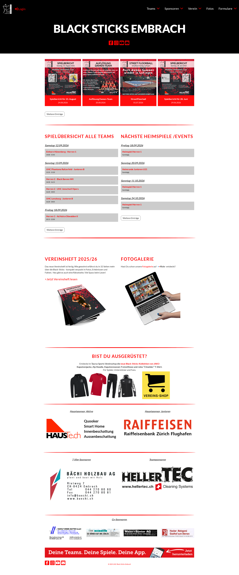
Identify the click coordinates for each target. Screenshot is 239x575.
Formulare (225, 8)
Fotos (210, 8)
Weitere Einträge (55, 114)
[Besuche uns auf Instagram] (116, 43)
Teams (151, 8)
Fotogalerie (147, 266)
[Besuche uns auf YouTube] (121, 43)
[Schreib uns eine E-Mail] (127, 43)
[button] (81, 153)
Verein (192, 8)
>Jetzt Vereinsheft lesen (61, 279)
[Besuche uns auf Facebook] (111, 43)
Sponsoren (172, 8)
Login (21, 9)
